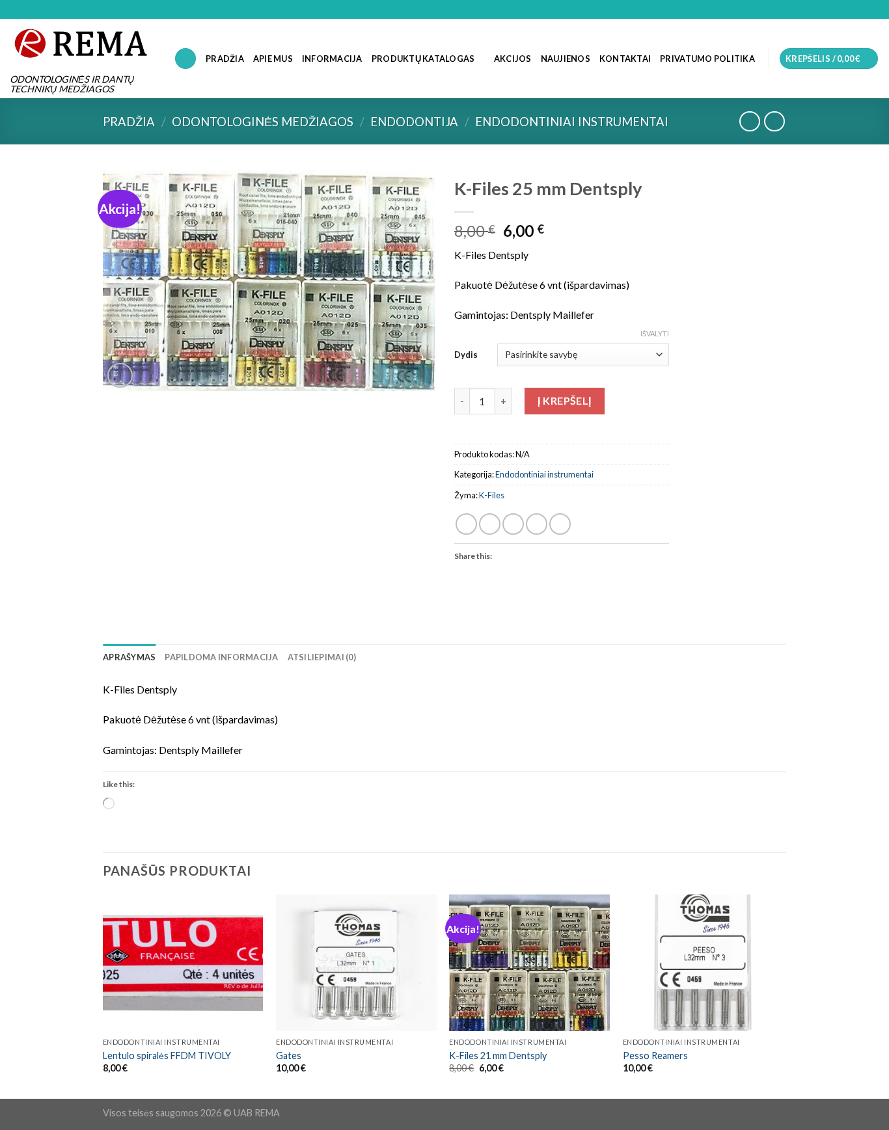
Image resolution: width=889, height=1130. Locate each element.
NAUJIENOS (565, 58)
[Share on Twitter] (489, 524)
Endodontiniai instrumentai (571, 121)
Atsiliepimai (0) (322, 657)
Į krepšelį (565, 400)
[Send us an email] (873, 9)
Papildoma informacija (221, 657)
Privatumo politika (707, 58)
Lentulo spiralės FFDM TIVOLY (167, 1055)
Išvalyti (654, 333)
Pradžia (129, 121)
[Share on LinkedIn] (560, 524)
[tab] (129, 657)
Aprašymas (129, 657)
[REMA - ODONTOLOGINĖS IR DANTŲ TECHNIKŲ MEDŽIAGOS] (82, 43)
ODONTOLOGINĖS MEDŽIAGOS (262, 121)
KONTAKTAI (625, 58)
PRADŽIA (225, 58)
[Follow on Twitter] (860, 9)
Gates (288, 1055)
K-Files (491, 495)
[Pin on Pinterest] (536, 524)
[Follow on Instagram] (848, 9)
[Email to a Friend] (513, 524)
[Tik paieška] (185, 59)
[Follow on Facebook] (836, 9)
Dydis (466, 354)
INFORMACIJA (332, 58)
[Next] (782, 995)
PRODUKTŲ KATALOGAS (423, 58)
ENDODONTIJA (414, 121)
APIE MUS (273, 58)
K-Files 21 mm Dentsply (498, 1055)
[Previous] (103, 995)
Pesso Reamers (655, 1055)
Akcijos (513, 58)
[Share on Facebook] (466, 524)
